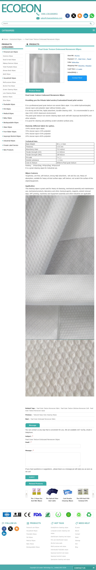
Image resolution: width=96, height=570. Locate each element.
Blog (76, 547)
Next (93, 494)
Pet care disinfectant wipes (59, 540)
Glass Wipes (8, 127)
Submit (32, 477)
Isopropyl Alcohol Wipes (12, 136)
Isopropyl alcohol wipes (58, 556)
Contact (77, 534)
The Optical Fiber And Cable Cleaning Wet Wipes (37, 500)
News (76, 537)
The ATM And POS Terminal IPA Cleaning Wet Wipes (67, 500)
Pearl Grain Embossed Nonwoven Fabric (43, 419)
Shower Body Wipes (9, 70)
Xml (76, 544)
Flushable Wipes (9, 104)
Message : (29, 450)
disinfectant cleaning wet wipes (60, 536)
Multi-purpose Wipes (9, 82)
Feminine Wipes (8, 56)
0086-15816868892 (49, 14)
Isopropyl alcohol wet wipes (59, 553)
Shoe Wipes (6, 100)
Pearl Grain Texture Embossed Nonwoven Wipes (42, 439)
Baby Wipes (8, 118)
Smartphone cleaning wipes (59, 527)
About (77, 531)
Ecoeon (77, 527)
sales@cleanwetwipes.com (51, 18)
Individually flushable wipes (59, 549)
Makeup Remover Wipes (10, 63)
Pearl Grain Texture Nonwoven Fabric (48, 408)
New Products (8, 150)
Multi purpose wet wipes (58, 546)
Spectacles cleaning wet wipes (60, 559)
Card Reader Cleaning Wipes (52, 500)
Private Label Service (11, 145)
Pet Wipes (7, 109)
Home (6, 39)
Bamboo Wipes (7, 96)
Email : (28, 442)
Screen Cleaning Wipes (10, 89)
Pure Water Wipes (10, 132)
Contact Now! (77, 78)
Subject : (29, 436)
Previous (26, 494)
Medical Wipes (9, 113)
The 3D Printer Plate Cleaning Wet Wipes (83, 500)
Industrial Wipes (16, 39)
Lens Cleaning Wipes (9, 93)
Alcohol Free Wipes (9, 86)
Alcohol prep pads (56, 543)
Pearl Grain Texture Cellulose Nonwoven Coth (75, 408)
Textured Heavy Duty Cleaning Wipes (45, 415)
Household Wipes (10, 78)
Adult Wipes (6, 74)
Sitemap (77, 540)
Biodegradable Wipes (11, 122)
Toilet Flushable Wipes (10, 67)
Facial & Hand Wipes (9, 59)
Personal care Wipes (11, 52)
